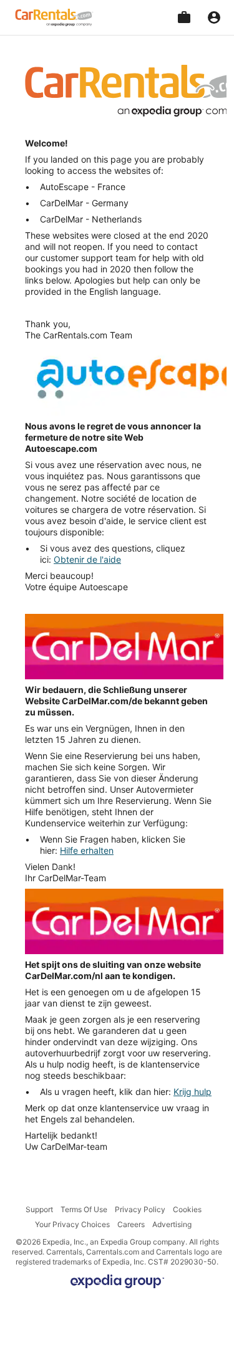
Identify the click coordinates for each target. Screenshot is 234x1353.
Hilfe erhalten (87, 850)
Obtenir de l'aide (87, 559)
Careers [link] (131, 1224)
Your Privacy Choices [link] (72, 1224)
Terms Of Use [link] (84, 1209)
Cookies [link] (187, 1209)
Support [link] (39, 1209)
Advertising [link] (172, 1224)
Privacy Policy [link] (140, 1209)
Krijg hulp (192, 1091)
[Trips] (184, 17)
